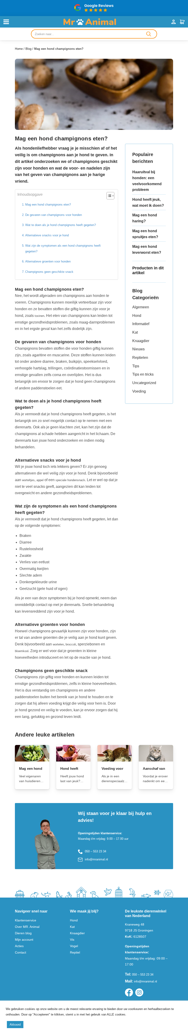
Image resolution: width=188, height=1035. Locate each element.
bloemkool (21, 651)
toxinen (39, 316)
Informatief (140, 324)
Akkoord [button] (15, 1024)
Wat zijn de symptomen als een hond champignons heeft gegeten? (63, 248)
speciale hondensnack (70, 480)
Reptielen (140, 358)
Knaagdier (140, 341)
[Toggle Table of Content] (108, 196)
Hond (136, 316)
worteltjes (28, 480)
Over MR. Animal (27, 927)
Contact (20, 952)
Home (19, 48)
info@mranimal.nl (96, 859)
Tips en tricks (143, 374)
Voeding (139, 391)
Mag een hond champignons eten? (48, 204)
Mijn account (24, 939)
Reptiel (75, 952)
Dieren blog (23, 933)
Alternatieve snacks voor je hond (47, 235)
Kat (135, 332)
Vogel (74, 946)
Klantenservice (25, 920)
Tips (135, 366)
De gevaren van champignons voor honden (53, 215)
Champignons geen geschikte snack (49, 271)
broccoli (71, 644)
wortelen (58, 644)
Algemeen (140, 307)
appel (40, 480)
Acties (19, 946)
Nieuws (138, 349)
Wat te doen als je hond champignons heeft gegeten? (60, 225)
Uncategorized (144, 383)
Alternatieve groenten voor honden (48, 261)
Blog (28, 48)
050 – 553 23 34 (95, 851)
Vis (72, 939)
